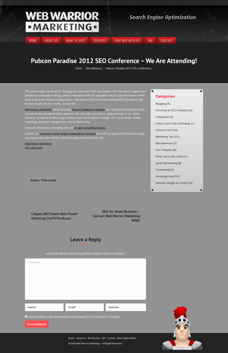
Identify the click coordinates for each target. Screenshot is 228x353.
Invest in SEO (164, 130)
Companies (162, 116)
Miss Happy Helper (126, 338)
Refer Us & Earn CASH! (169, 156)
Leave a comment (95, 160)
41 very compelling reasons (90, 127)
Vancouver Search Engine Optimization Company (67, 133)
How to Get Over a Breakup (173, 123)
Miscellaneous (94, 68)
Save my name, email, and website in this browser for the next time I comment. (74, 316)
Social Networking (166, 163)
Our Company (164, 150)
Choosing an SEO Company (172, 110)
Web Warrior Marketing (38, 109)
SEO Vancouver (34, 147)
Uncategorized (165, 176)
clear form (137, 322)
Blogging (161, 103)
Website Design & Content (172, 183)
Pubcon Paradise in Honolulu (88, 109)
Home (78, 68)
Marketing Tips (165, 136)
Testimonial (163, 169)
